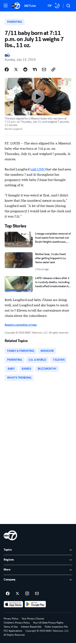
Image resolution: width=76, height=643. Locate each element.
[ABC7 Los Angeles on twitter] (17, 594)
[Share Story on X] (16, 69)
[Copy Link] (53, 69)
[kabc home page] (10, 535)
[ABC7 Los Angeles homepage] (16, 5)
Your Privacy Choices (33, 618)
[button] (5, 5)
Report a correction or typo (21, 325)
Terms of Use (11, 627)
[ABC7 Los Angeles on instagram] (27, 594)
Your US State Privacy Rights (48, 622)
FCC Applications (13, 631)
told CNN (37, 169)
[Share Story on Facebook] (6, 69)
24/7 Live (30, 6)
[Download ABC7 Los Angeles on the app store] (13, 604)
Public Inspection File (56, 627)
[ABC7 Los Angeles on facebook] (8, 594)
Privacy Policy (11, 618)
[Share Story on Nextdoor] (34, 69)
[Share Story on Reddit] (25, 69)
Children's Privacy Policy (17, 622)
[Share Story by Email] (44, 69)
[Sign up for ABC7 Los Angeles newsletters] (37, 594)
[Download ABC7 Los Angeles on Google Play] (35, 604)
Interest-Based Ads (31, 627)
